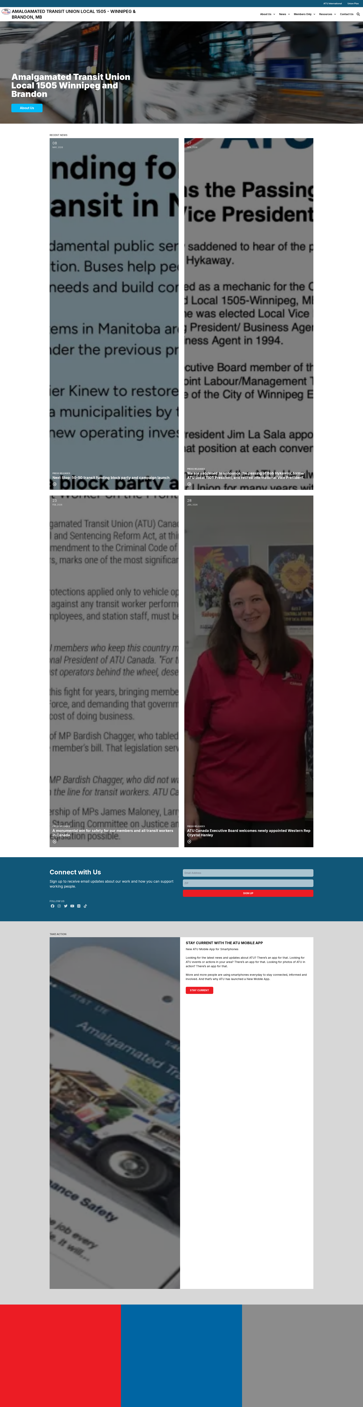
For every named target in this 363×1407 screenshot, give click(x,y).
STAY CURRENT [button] (199, 990)
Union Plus (353, 3)
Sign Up (248, 893)
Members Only (303, 14)
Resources (325, 14)
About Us (265, 14)
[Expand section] (274, 14)
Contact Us (346, 14)
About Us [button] (27, 108)
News (282, 14)
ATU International (332, 3)
